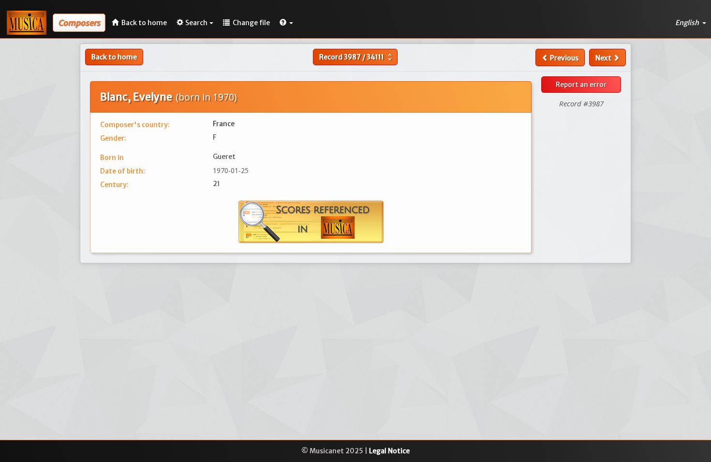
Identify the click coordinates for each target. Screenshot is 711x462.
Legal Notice (389, 451)
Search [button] (196, 22)
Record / (356, 57)
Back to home (114, 57)
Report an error (581, 84)
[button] (286, 23)
